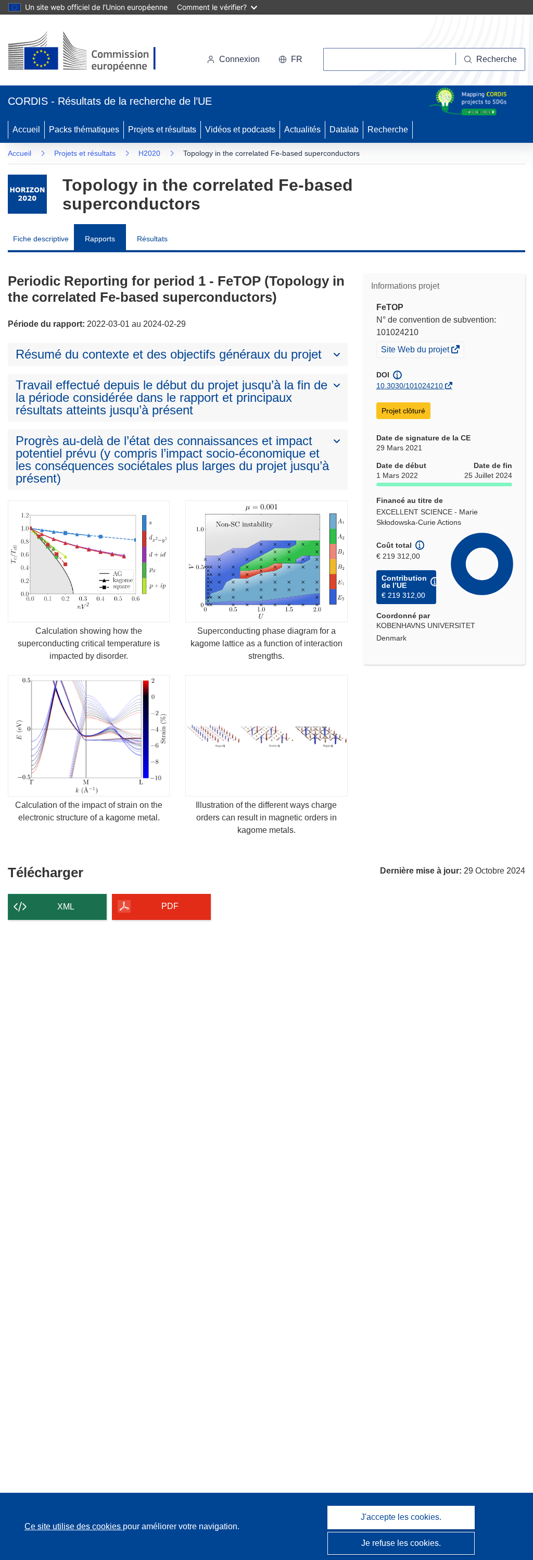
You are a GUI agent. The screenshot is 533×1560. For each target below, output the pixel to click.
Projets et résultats (162, 129)
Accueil (26, 129)
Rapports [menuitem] (100, 239)
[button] (290, 59)
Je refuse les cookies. (401, 1543)
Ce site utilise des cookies (73, 1526)
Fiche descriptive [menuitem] (41, 239)
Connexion (239, 59)
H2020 (149, 153)
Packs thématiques (84, 129)
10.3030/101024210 (409, 386)
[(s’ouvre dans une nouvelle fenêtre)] (92, 52)
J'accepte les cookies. (401, 1517)
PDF (170, 906)
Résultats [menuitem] (152, 239)
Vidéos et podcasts (240, 129)
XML (65, 906)
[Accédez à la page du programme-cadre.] (27, 194)
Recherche (387, 129)
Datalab (344, 129)
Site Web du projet (415, 351)
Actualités (302, 129)
